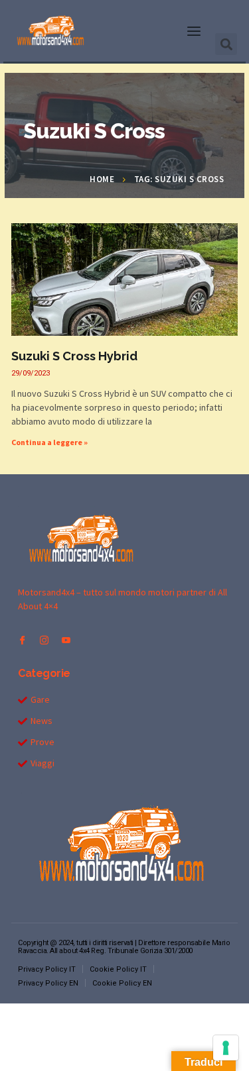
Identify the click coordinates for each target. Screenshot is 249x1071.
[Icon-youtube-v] (66, 640)
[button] (194, 31)
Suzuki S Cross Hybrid (74, 356)
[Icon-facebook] (22, 640)
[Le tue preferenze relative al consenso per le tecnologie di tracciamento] (225, 1047)
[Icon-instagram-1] (44, 640)
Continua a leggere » (49, 442)
